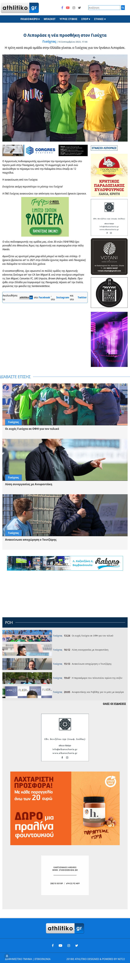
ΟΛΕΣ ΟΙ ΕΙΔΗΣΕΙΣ (114, 704)
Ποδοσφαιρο (29, 19)
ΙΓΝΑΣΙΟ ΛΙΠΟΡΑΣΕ (104, 148)
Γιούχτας (49, 41)
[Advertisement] (65, 594)
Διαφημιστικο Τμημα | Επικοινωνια (28, 959)
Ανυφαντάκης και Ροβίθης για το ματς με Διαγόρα (98, 691)
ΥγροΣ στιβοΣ (69, 19)
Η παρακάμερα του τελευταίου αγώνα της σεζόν (97, 677)
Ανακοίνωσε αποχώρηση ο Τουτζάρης (92, 663)
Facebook (44, 297)
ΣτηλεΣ (99, 19)
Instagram (62, 297)
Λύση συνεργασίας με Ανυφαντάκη (90, 649)
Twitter (82, 297)
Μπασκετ (50, 19)
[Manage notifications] (7, 956)
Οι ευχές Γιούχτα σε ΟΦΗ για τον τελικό (92, 635)
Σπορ (84, 19)
